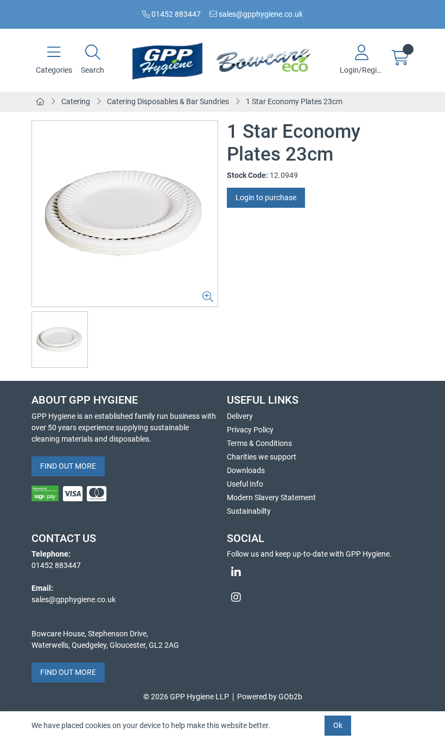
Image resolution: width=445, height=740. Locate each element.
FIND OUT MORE (68, 466)
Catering (75, 101)
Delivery (240, 416)
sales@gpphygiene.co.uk (260, 14)
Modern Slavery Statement (271, 497)
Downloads (246, 470)
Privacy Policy (250, 429)
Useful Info (245, 484)
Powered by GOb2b (269, 696)
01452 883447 (175, 14)
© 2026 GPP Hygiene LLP (186, 696)
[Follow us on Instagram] (320, 597)
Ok (337, 725)
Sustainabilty (249, 511)
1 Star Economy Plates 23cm (294, 101)
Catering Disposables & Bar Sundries (168, 101)
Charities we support (261, 456)
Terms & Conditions (259, 443)
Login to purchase (266, 197)
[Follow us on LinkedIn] (320, 572)
